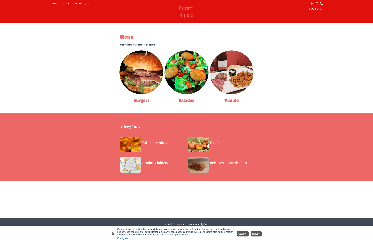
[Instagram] (316, 3)
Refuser (256, 234)
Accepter (242, 234)
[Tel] (321, 3)
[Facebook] (312, 3)
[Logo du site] (186, 21)
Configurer (122, 238)
